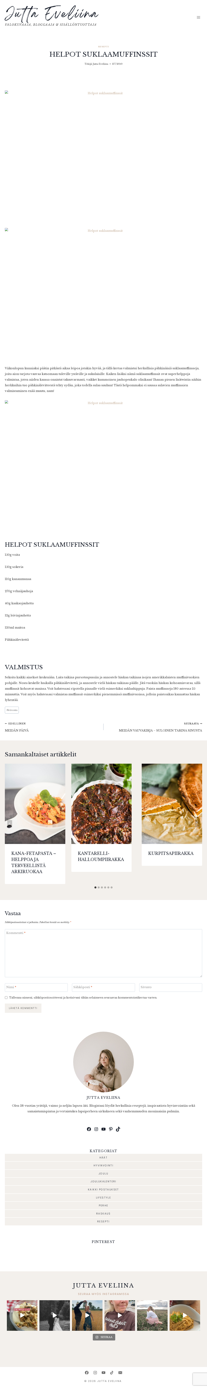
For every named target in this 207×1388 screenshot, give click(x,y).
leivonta (11, 710)
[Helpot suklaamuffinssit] (103, 156)
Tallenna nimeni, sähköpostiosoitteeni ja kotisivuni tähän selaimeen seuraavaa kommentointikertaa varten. (83, 997)
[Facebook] (86, 1372)
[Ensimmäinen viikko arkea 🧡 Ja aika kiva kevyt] (152, 1315)
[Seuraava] (197, 823)
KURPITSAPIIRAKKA (170, 853)
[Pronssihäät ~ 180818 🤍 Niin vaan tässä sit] (87, 1315)
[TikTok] (111, 1372)
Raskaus (103, 1213)
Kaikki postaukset (103, 1189)
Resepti (103, 46)
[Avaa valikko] (198, 17)
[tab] (95, 887)
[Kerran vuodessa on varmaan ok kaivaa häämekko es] (54, 1315)
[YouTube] (103, 1372)
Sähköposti (82, 987)
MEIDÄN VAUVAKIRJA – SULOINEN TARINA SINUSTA (160, 727)
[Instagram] (95, 1372)
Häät (103, 1157)
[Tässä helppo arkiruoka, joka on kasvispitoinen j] (185, 1315)
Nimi (11, 987)
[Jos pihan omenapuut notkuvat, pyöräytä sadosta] (22, 1315)
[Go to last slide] (9, 823)
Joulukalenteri (103, 1181)
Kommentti (15, 933)
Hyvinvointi (103, 1165)
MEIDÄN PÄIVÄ (17, 727)
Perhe (103, 1205)
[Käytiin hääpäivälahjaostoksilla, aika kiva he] (120, 1315)
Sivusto (146, 987)
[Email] (120, 1372)
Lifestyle (103, 1197)
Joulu (103, 1173)
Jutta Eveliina (100, 63)
